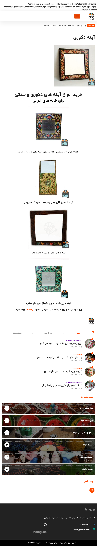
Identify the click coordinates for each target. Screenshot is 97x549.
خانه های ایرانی (45, 100)
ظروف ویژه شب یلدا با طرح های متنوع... (62, 371)
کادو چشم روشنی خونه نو (74, 340)
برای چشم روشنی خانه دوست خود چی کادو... (60, 343)
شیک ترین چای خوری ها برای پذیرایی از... (61, 385)
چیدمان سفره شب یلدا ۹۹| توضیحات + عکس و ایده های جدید (64, 25)
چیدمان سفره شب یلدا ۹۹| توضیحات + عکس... (58, 357)
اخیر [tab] (78, 333)
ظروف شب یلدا (77, 354)
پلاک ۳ (30, 309)
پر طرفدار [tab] (48, 333)
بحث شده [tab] (17, 333)
